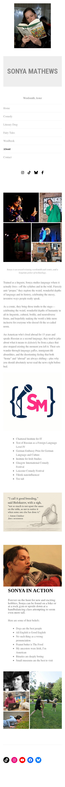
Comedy (7, 116)
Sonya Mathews (32, 71)
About (6, 149)
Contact (7, 157)
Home (6, 108)
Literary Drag (10, 124)
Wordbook (8, 140)
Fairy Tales (9, 132)
